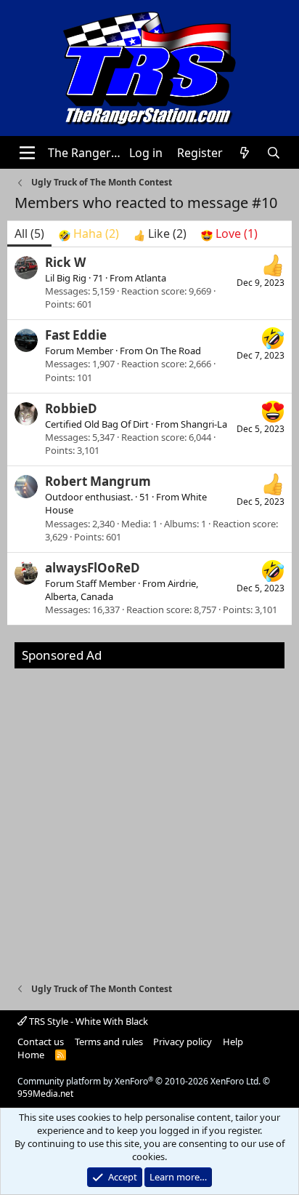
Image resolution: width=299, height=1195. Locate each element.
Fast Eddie (76, 335)
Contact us (40, 1041)
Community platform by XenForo (139, 1081)
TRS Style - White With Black (87, 1021)
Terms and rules (109, 1041)
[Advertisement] (149, 818)
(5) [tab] (29, 233)
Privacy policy (182, 1041)
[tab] (89, 233)
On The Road (173, 350)
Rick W (65, 262)
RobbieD (71, 408)
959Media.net (45, 1093)
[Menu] (27, 152)
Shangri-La (204, 424)
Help (233, 1041)
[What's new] (245, 153)
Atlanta (150, 277)
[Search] (274, 153)
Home (30, 1054)
